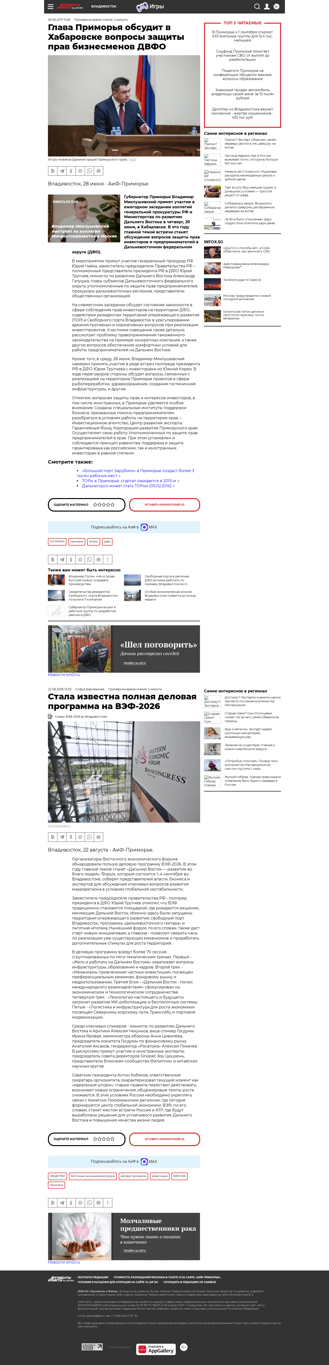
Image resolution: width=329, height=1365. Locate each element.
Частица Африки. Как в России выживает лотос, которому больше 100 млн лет (251, 159)
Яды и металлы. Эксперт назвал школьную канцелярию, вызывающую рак (248, 733)
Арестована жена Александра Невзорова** (246, 265)
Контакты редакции (93, 1277)
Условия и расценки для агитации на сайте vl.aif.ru (118, 1282)
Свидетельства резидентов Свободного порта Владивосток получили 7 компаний (93, 595)
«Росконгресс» (59, 825)
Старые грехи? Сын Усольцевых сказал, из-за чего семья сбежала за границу (252, 717)
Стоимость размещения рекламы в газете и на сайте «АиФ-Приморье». (167, 1277)
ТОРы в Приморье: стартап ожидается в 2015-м (129, 481)
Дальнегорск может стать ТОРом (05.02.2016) (126, 486)
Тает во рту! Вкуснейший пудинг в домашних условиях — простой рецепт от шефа (250, 191)
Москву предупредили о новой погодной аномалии (247, 297)
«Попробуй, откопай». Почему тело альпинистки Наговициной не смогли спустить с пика (251, 764)
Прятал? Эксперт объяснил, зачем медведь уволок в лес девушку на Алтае (250, 143)
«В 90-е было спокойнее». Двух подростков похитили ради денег (250, 221)
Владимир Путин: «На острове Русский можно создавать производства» (91, 580)
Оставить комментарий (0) (164, 504)
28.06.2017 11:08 (59, 19)
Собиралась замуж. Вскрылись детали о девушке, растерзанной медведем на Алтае (249, 207)
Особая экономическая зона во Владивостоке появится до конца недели (170, 595)
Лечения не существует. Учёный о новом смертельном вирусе (250, 747)
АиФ (133, 159)
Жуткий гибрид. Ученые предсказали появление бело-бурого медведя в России (253, 780)
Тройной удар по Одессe (242, 280)
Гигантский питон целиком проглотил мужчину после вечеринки (243, 315)
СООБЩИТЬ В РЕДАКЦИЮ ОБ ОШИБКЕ (190, 1282)
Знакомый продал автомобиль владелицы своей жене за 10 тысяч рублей (242, 94)
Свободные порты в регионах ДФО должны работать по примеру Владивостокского (167, 580)
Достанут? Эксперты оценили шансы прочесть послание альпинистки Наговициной (253, 701)
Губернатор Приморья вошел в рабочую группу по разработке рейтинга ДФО (92, 611)
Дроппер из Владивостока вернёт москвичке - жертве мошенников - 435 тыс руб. (242, 113)
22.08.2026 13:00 (60, 689)
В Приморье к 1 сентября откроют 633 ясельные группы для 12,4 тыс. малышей (242, 36)
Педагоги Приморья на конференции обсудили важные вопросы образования (242, 75)
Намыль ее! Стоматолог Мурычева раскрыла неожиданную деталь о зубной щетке (250, 175)
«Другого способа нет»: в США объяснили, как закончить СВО (246, 249)
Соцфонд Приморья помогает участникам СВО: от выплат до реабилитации (243, 55)
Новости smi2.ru (64, 674)
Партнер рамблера (119, 1347)
